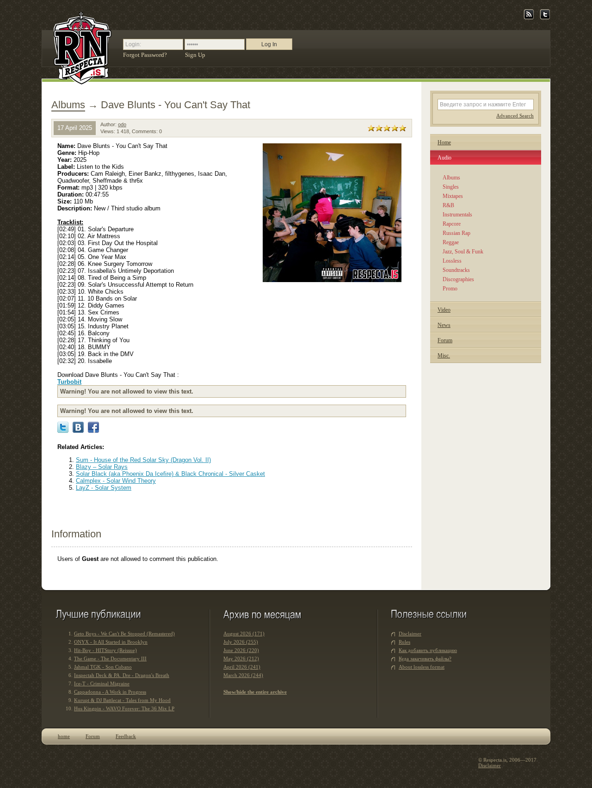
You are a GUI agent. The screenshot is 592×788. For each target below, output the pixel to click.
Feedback (126, 736)
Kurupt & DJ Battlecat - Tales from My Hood (122, 700)
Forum (445, 340)
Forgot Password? (145, 54)
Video (444, 310)
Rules (404, 642)
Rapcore (452, 224)
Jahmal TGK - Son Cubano (103, 667)
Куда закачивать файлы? (425, 658)
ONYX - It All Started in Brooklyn (111, 642)
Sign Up (195, 54)
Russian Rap (456, 233)
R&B (448, 205)
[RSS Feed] (529, 17)
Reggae (451, 242)
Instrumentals (457, 214)
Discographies (458, 279)
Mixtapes (453, 196)
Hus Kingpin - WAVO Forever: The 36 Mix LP (124, 708)
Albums (68, 105)
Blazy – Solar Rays (102, 466)
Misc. (444, 355)
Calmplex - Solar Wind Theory (116, 480)
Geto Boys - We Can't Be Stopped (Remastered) (124, 633)
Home (444, 142)
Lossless (452, 261)
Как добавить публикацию (428, 650)
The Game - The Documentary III (110, 658)
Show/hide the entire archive (255, 692)
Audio (444, 157)
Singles (451, 187)
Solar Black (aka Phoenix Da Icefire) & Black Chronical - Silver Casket (170, 473)
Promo (450, 288)
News (444, 325)
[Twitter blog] (545, 17)
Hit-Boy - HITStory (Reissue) (105, 650)
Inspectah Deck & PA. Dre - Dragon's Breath (121, 675)
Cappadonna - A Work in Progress (110, 692)
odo (122, 124)
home (64, 736)
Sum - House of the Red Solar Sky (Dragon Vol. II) (143, 459)
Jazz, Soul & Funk (463, 251)
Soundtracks (456, 270)
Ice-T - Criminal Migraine (102, 683)
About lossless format (421, 667)
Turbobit (69, 381)
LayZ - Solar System (103, 487)
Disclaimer (410, 633)
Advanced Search (515, 115)
